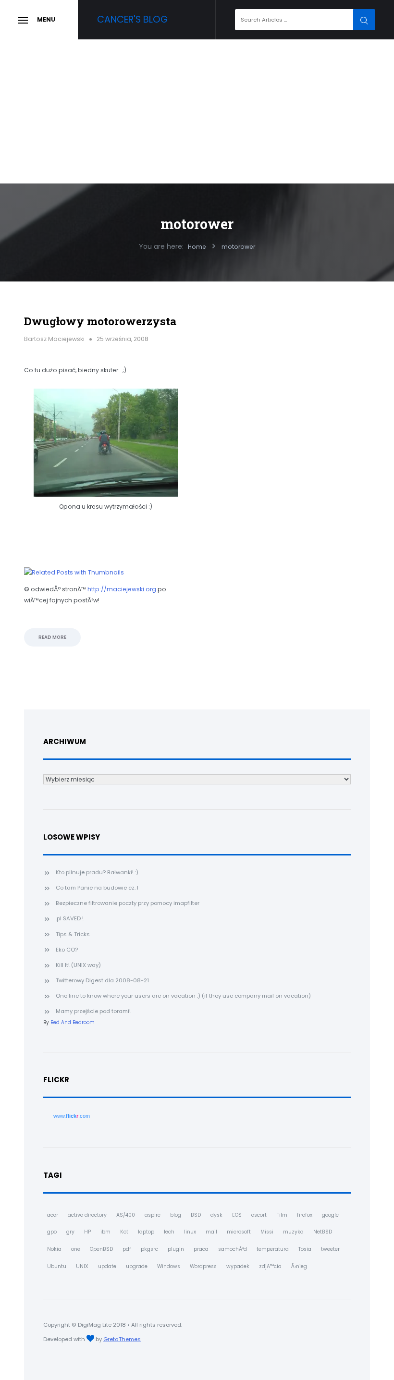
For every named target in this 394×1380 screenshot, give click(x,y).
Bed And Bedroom (72, 1022)
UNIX (82, 1266)
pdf (127, 1249)
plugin (176, 1249)
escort (259, 1215)
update (107, 1266)
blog (175, 1215)
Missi (266, 1231)
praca (201, 1249)
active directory (87, 1215)
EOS (237, 1215)
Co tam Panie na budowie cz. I (97, 888)
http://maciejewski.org (121, 589)
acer (52, 1215)
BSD (196, 1215)
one (75, 1249)
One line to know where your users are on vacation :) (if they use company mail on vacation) (183, 996)
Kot (124, 1231)
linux (190, 1231)
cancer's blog (132, 19)
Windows (168, 1266)
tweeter (330, 1249)
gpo (52, 1231)
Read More (52, 637)
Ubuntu (56, 1266)
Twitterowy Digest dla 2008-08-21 (102, 980)
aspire (152, 1215)
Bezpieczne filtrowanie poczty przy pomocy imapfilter (127, 903)
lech (169, 1231)
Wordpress (203, 1266)
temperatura (273, 1249)
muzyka (293, 1231)
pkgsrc (149, 1249)
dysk (216, 1215)
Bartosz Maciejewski (54, 339)
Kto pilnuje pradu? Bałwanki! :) (97, 872)
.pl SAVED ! (70, 918)
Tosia (304, 1249)
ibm (105, 1231)
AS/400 (125, 1215)
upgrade (137, 1266)
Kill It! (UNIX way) (78, 965)
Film (281, 1215)
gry (70, 1231)
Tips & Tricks (73, 934)
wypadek (237, 1266)
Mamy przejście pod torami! (93, 1011)
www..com (71, 1116)
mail (211, 1231)
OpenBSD (101, 1249)
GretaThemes (122, 1339)
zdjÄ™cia (270, 1266)
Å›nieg (299, 1266)
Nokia (54, 1249)
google (330, 1215)
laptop (146, 1231)
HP (87, 1231)
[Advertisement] (197, 111)
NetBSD (322, 1231)
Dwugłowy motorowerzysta (100, 321)
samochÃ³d (232, 1249)
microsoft (239, 1231)
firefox (304, 1215)
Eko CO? (67, 949)
